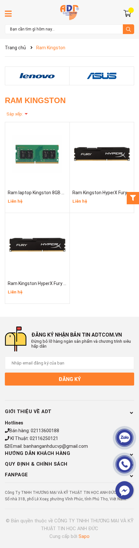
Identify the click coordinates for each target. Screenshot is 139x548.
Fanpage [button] (16, 475)
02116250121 (44, 438)
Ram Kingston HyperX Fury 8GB (40, 283)
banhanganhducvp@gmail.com (56, 446)
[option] (37, 76)
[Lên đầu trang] (128, 517)
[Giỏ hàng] (128, 12)
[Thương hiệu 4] (101, 76)
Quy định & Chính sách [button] (36, 464)
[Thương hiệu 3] (37, 76)
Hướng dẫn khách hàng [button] (37, 453)
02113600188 (45, 430)
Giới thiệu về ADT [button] (28, 411)
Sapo (84, 536)
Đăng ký (70, 379)
